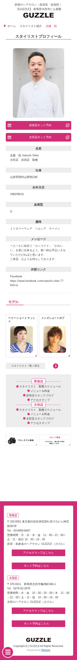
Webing (45, 650)
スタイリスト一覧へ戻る (25, 365)
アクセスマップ (40, 400)
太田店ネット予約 (40, 137)
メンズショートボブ (52, 318)
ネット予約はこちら (37, 565)
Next (51, 366)
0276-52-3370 (21, 588)
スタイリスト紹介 (31, 26)
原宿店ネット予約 (40, 125)
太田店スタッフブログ (40, 418)
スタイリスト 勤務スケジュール (40, 386)
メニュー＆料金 (40, 391)
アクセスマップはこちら (38, 552)
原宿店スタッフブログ (40, 395)
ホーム (11, 26)
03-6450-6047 (21, 530)
